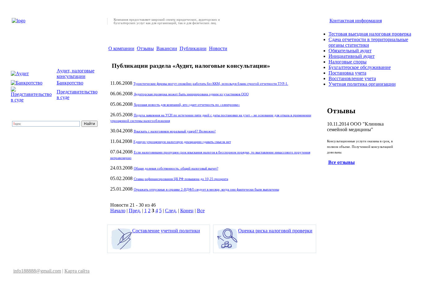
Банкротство (70, 82)
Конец (187, 210)
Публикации (193, 48)
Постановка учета (347, 72)
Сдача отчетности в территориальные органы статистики (368, 42)
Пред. (135, 210)
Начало (117, 210)
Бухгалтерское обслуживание (360, 67)
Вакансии (166, 48)
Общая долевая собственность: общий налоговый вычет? (176, 168)
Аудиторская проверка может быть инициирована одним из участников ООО (191, 94)
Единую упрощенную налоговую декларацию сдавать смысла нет (182, 142)
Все (201, 210)
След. (171, 210)
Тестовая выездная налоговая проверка (370, 34)
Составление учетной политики (166, 230)
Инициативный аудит (352, 56)
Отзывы (145, 48)
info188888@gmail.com (37, 270)
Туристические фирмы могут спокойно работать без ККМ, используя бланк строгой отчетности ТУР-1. (210, 83)
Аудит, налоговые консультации (75, 73)
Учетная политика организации (362, 84)
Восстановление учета (352, 78)
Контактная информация (355, 20)
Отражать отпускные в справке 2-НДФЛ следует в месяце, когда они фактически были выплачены (206, 189)
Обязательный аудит (350, 50)
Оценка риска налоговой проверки (275, 230)
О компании (121, 48)
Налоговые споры (348, 61)
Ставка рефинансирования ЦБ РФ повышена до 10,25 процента (181, 179)
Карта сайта (76, 270)
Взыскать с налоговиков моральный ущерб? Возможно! (175, 131)
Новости (218, 48)
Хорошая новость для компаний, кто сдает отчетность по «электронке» (187, 104)
